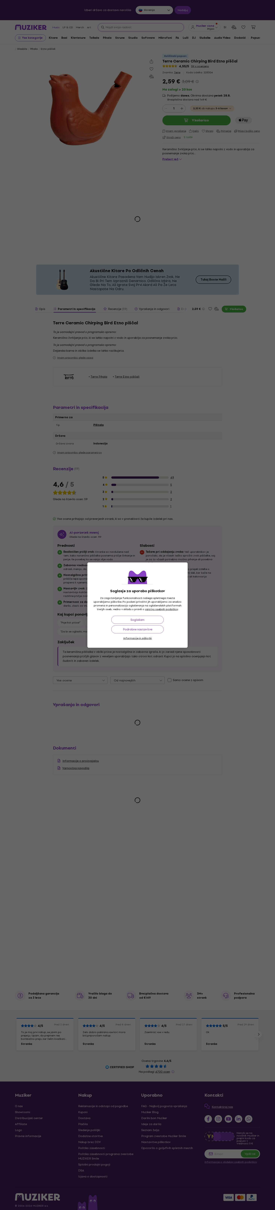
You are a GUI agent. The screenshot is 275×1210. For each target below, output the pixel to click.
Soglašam (137, 619)
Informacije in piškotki (137, 638)
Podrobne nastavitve (137, 629)
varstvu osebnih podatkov (161, 609)
